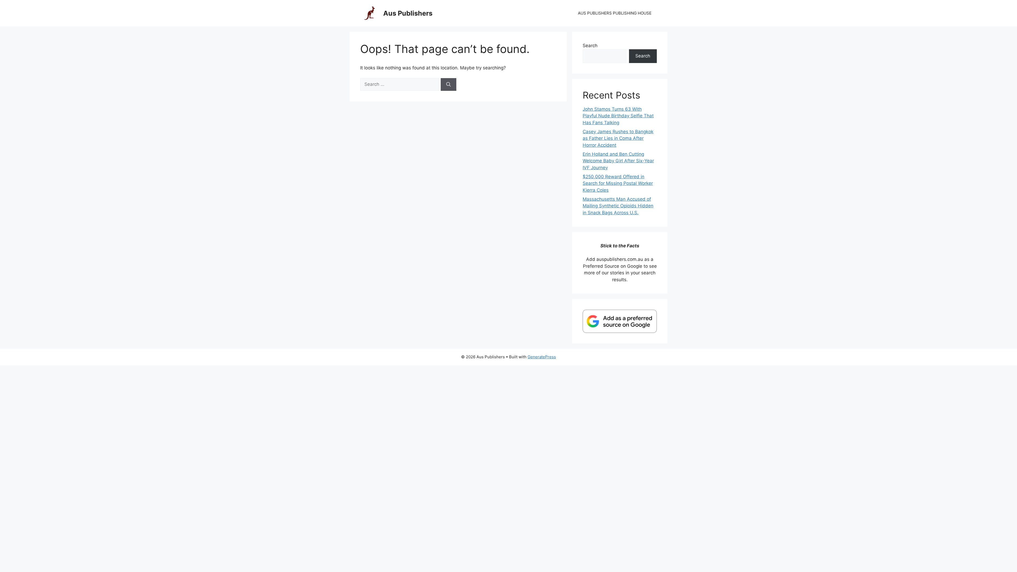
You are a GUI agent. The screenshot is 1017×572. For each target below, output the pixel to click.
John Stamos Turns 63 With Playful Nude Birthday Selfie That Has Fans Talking (618, 115)
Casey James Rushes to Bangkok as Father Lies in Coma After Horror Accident (618, 138)
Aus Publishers (407, 13)
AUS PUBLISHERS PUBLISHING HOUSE (615, 13)
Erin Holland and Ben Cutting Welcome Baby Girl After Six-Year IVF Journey (618, 160)
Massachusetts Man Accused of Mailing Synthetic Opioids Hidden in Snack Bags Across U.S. (618, 205)
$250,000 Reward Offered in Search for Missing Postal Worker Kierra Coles (618, 183)
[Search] (448, 84)
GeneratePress (542, 356)
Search (590, 45)
